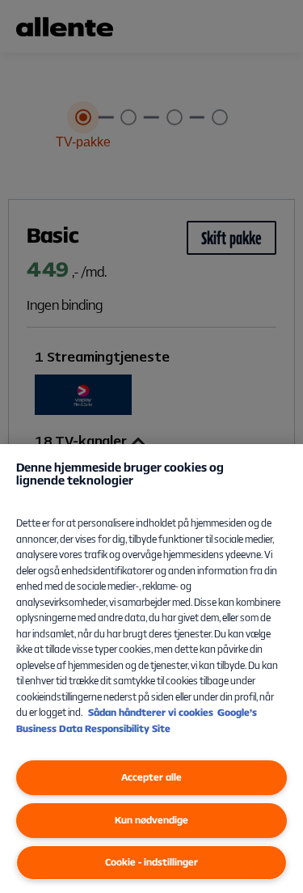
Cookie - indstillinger (151, 862)
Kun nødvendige (151, 820)
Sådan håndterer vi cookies (150, 712)
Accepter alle (151, 777)
